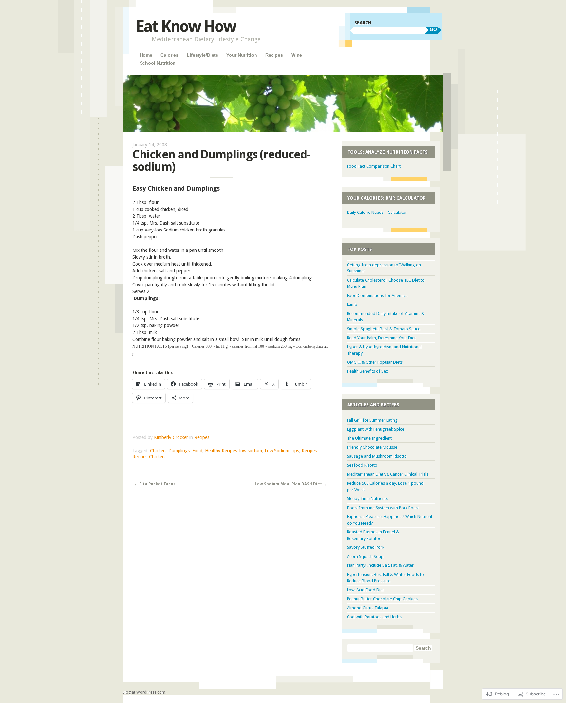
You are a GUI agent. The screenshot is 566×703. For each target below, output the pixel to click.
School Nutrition (158, 62)
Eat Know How (186, 26)
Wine (296, 55)
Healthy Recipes (221, 450)
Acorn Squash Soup (365, 556)
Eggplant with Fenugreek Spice (375, 429)
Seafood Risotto (362, 465)
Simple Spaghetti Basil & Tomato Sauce (383, 328)
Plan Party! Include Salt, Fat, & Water (380, 565)
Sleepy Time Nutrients (367, 498)
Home (146, 55)
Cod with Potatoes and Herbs (374, 616)
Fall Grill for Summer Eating (372, 420)
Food (197, 450)
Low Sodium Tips (282, 450)
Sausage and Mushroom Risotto (377, 456)
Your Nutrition (241, 55)
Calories (169, 55)
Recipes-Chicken (148, 456)
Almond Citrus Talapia (367, 607)
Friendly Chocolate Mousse (372, 447)
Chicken (158, 450)
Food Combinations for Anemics (377, 295)
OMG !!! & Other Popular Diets (375, 362)
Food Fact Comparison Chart (374, 166)
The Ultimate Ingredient (369, 438)
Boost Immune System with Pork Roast (383, 507)
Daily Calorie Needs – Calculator (377, 212)
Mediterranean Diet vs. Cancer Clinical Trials (387, 474)
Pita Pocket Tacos (154, 484)
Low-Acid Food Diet (365, 589)
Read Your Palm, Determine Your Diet (381, 337)
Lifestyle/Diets (202, 55)
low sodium (250, 450)
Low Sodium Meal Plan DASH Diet (291, 484)
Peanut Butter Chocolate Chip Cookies (382, 598)
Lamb (352, 304)
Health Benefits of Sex (367, 371)
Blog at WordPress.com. (144, 692)
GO (433, 29)
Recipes (274, 55)
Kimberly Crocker (171, 437)
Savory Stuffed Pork (365, 547)
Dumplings (179, 450)
